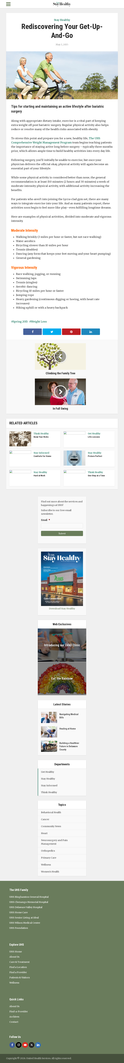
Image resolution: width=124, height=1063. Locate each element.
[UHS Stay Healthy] (62, 3)
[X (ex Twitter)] (31, 1045)
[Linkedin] (38, 1045)
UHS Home (15, 951)
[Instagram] (18, 1045)
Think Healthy (41, 433)
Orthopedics (48, 850)
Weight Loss (39, 321)
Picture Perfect (95, 456)
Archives (14, 1016)
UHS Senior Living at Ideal (24, 917)
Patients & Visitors (19, 977)
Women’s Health (50, 871)
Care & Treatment (19, 962)
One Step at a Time (96, 475)
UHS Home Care (18, 912)
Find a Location (18, 967)
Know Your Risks (41, 437)
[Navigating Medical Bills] (50, 717)
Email (45, 520)
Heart (44, 833)
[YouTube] (25, 1045)
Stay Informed (41, 453)
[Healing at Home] (50, 731)
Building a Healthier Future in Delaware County (69, 746)
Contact (13, 1021)
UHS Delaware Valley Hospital (25, 907)
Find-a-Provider (18, 1011)
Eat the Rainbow (62, 678)
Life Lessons (94, 437)
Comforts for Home (42, 456)
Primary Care (48, 857)
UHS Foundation (18, 928)
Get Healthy (94, 433)
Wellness (46, 864)
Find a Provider (18, 972)
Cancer (45, 819)
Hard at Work (39, 475)
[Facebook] (12, 1045)
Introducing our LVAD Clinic (62, 645)
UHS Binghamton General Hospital (29, 896)
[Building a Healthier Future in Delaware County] (50, 746)
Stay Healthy (62, 20)
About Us (14, 956)
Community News (51, 826)
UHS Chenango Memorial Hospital (28, 902)
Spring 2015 (20, 321)
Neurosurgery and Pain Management (54, 842)
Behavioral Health (51, 812)
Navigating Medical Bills (68, 716)
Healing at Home (67, 728)
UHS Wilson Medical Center (24, 922)
